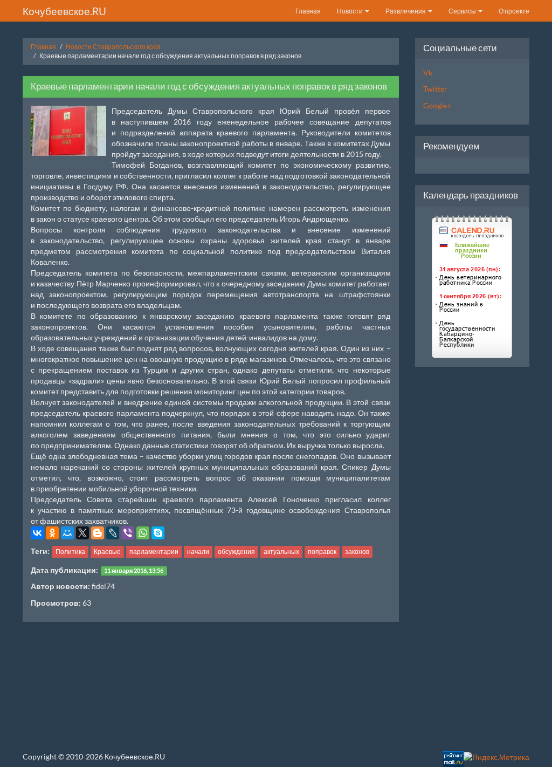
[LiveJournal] (112, 532)
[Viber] (127, 532)
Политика (70, 551)
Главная (308, 11)
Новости (350, 11)
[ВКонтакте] (37, 532)
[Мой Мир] (67, 532)
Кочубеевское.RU (64, 11)
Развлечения (406, 11)
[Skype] (157, 532)
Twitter (435, 88)
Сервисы (462, 11)
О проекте (514, 11)
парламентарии (153, 551)
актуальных (281, 551)
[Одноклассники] (52, 532)
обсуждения (236, 551)
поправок (322, 551)
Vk (427, 72)
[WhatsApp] (142, 532)
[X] (82, 532)
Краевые (107, 551)
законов (357, 551)
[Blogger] (97, 532)
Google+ (437, 105)
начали (198, 551)
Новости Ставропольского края (113, 47)
